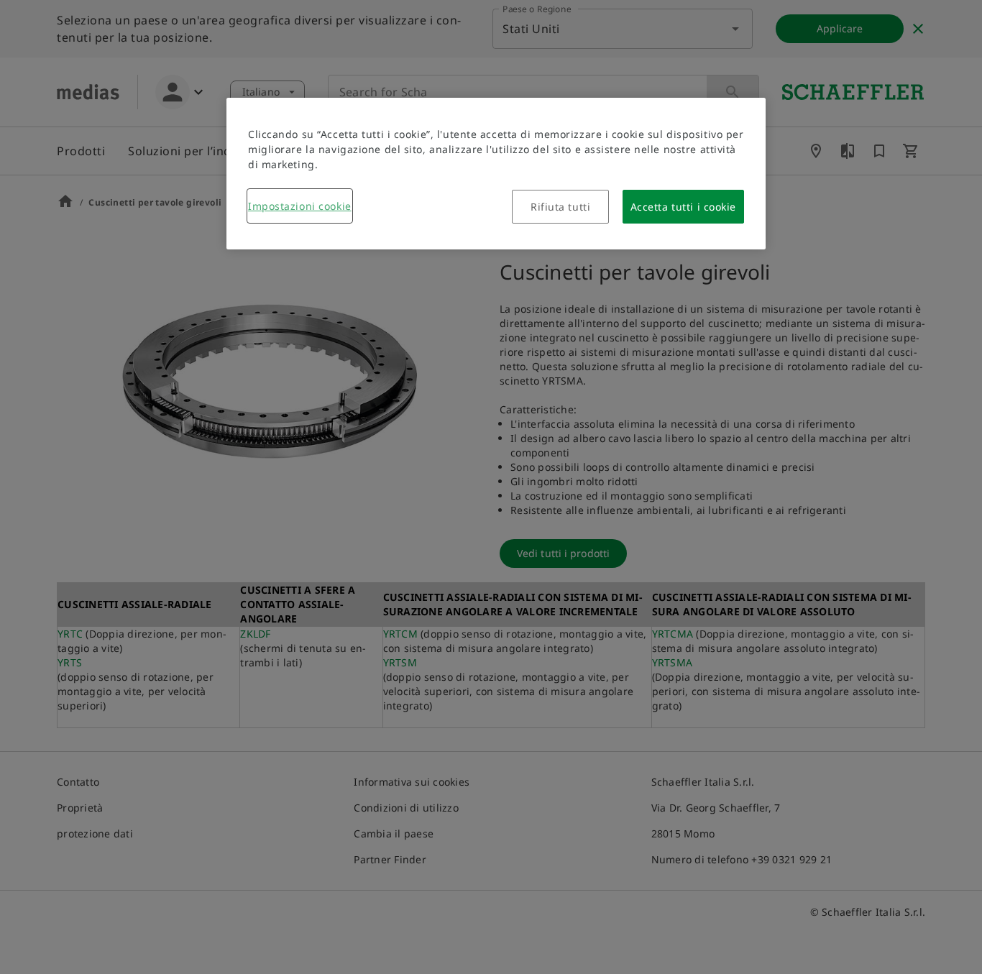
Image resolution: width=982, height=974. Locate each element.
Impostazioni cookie (300, 206)
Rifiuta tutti (560, 206)
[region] (496, 173)
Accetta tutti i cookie (683, 206)
